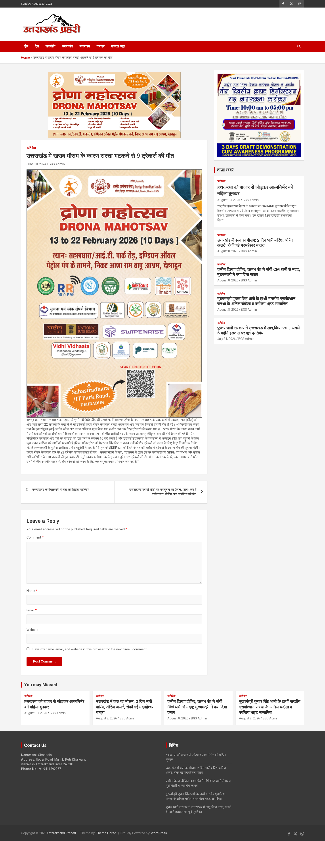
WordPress (159, 833)
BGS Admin (57, 164)
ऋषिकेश (31, 147)
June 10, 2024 (36, 164)
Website (32, 630)
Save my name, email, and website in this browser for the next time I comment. (89, 649)
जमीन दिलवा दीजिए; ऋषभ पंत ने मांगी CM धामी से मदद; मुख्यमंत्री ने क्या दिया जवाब (258, 272)
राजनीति (50, 46)
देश (37, 46)
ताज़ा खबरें (225, 169)
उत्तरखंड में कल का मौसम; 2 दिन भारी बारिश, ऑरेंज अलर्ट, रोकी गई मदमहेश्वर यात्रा (255, 243)
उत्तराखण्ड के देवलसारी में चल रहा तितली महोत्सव (60, 490)
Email (32, 610)
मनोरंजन (85, 46)
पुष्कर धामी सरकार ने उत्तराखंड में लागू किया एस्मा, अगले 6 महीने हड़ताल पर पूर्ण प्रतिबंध (258, 330)
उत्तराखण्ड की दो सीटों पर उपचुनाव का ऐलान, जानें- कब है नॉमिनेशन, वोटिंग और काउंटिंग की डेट (162, 492)
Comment (35, 537)
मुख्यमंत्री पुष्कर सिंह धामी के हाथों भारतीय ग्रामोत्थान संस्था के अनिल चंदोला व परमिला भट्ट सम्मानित (256, 301)
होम (26, 46)
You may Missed (40, 684)
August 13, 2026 (228, 200)
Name (32, 591)
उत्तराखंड (67, 46)
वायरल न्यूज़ (118, 46)
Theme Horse (106, 833)
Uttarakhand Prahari (61, 833)
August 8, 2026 (227, 251)
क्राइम (101, 46)
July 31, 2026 (226, 339)
